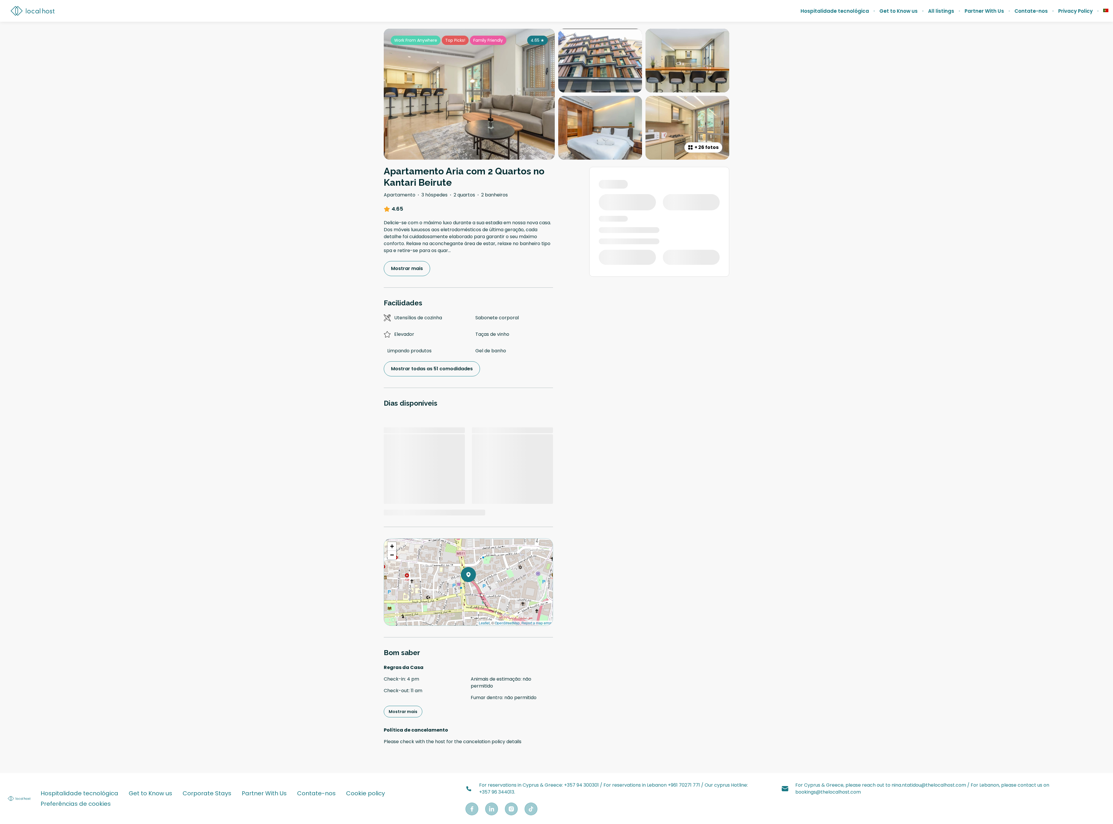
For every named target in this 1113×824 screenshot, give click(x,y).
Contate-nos (1031, 11)
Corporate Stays (207, 793)
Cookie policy (365, 793)
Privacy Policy (1075, 11)
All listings (941, 11)
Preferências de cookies (76, 804)
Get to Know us (898, 11)
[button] (475, 589)
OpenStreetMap (507, 622)
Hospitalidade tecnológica (835, 11)
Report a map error (536, 622)
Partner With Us (984, 11)
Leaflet (484, 622)
